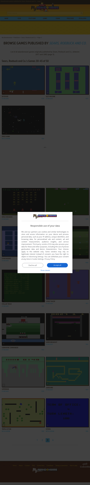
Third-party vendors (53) (42, 244)
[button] (45, 270)
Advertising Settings (36, 256)
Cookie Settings (38, 259)
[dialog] (45, 242)
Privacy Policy (50, 259)
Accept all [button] (57, 265)
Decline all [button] (33, 265)
